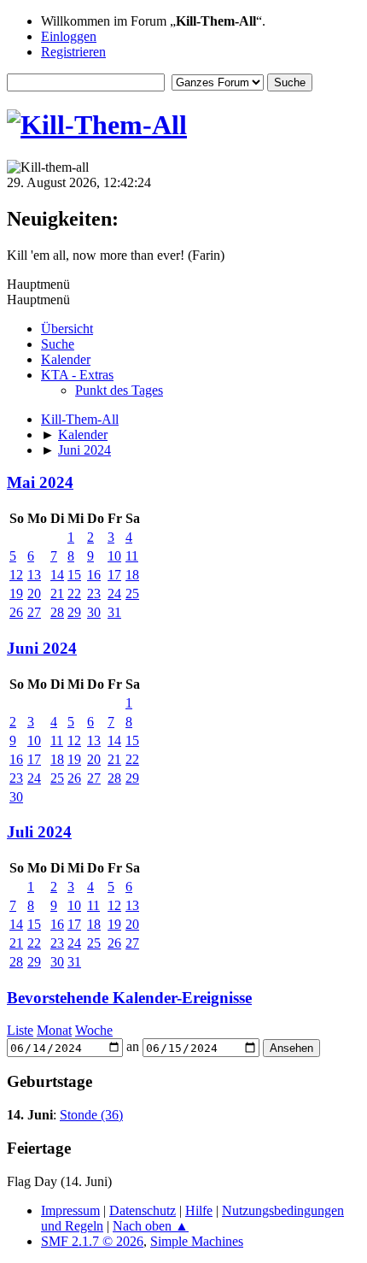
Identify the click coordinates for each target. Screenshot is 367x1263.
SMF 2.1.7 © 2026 (92, 1241)
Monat (54, 1030)
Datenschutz (142, 1210)
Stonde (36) (91, 1114)
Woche (94, 1030)
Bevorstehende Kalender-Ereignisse (129, 998)
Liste (20, 1030)
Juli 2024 (39, 832)
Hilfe (199, 1210)
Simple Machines (196, 1241)
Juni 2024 (42, 648)
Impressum (70, 1210)
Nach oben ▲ (151, 1226)
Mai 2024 (40, 482)
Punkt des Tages (119, 390)
